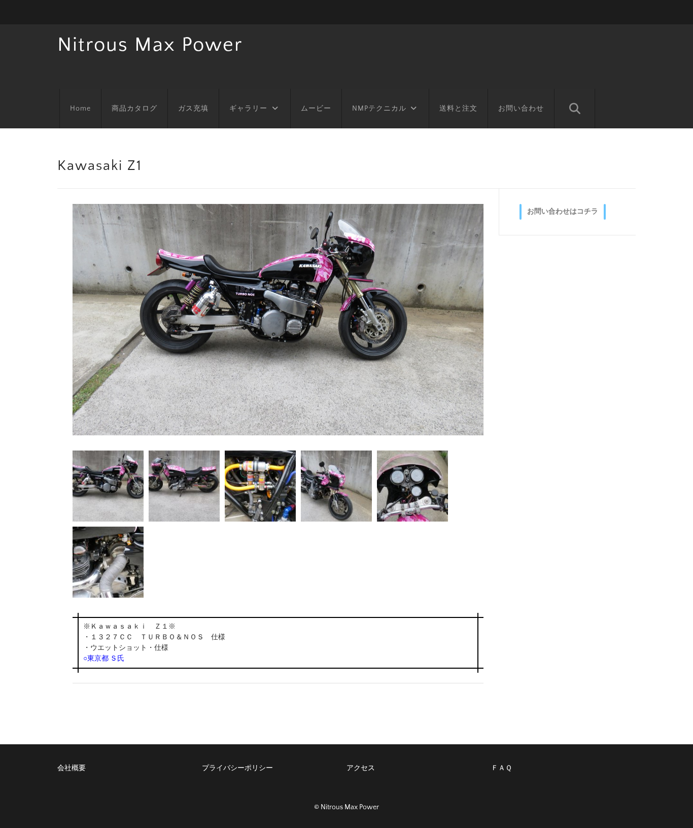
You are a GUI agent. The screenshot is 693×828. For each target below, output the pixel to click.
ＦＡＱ (501, 768)
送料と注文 (458, 109)
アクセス (360, 768)
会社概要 (71, 768)
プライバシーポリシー (237, 768)
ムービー (316, 109)
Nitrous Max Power (149, 44)
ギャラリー (248, 109)
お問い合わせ (521, 109)
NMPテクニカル (379, 109)
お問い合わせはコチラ (562, 212)
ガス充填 (193, 109)
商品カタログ (134, 109)
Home (80, 109)
